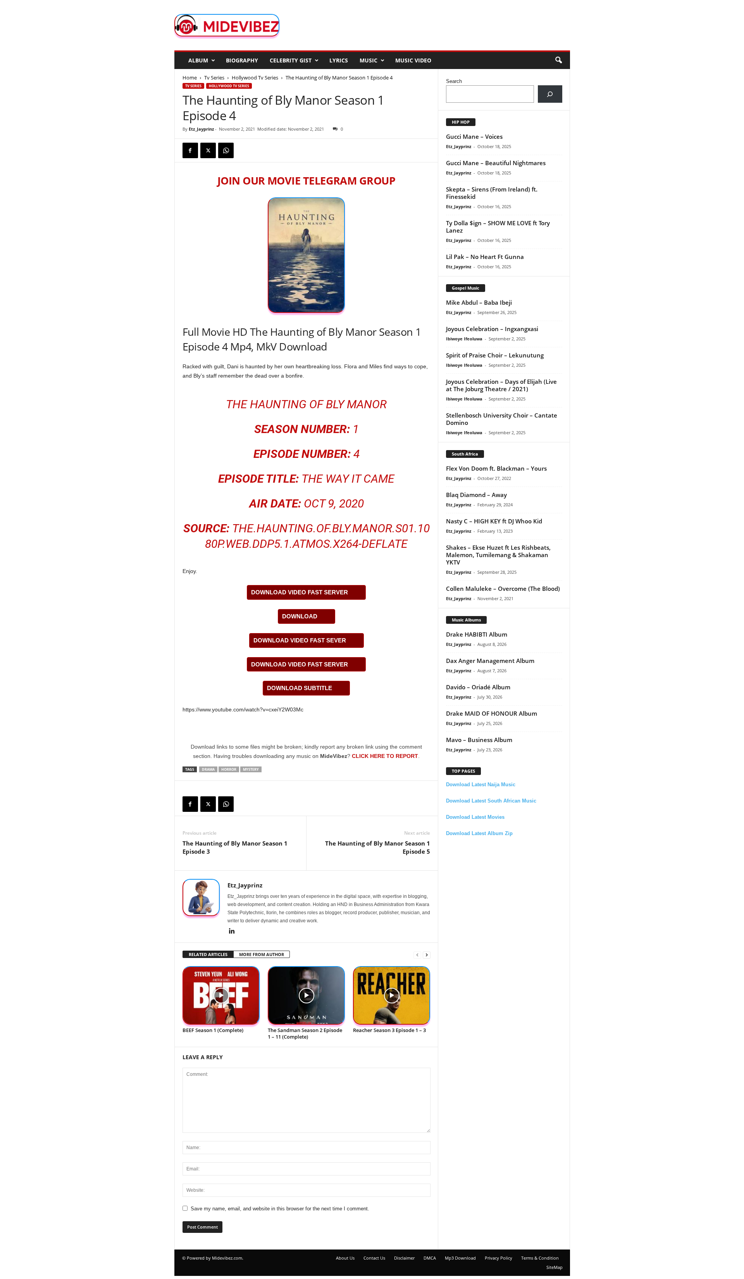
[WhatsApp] (226, 150)
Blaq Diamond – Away (476, 495)
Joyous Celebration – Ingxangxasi (492, 329)
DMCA (430, 1258)
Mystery (251, 769)
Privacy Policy (498, 1258)
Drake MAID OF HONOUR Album (491, 713)
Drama (208, 769)
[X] (208, 150)
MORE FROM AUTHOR (261, 954)
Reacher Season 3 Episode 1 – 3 (389, 1030)
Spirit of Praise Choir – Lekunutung (495, 355)
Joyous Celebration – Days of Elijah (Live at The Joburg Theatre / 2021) (501, 385)
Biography (242, 60)
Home (190, 77)
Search (454, 81)
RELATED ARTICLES (208, 954)
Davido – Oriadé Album (478, 687)
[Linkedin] (232, 931)
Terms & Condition (540, 1258)
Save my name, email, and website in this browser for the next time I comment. (280, 1209)
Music (368, 60)
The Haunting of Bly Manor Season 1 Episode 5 (377, 847)
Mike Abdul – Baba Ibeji (479, 302)
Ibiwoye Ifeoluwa (464, 339)
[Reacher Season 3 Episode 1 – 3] (392, 995)
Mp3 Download (460, 1258)
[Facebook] (190, 150)
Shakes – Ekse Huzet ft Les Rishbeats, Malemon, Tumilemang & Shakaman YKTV (498, 555)
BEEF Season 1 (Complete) (213, 1030)
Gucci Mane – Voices (474, 136)
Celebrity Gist (291, 60)
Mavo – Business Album (479, 740)
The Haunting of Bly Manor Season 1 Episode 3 (235, 847)
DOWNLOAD (299, 616)
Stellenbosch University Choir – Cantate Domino (501, 418)
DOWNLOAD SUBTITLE (299, 688)
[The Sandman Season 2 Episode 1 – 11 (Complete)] (306, 995)
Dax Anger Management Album (490, 661)
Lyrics (338, 60)
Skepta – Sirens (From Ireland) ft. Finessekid (491, 192)
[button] (558, 60)
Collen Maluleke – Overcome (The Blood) (503, 588)
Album (198, 60)
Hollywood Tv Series (255, 77)
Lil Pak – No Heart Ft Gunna (485, 257)
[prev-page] (417, 955)
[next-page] (427, 955)
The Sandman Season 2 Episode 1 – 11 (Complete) (305, 1033)
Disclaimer (404, 1258)
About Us (345, 1258)
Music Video (413, 60)
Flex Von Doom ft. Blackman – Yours (496, 468)
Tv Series (214, 77)
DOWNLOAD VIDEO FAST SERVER (299, 592)
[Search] (550, 94)
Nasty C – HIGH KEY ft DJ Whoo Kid (494, 521)
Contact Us (374, 1258)
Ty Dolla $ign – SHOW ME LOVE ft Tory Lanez (498, 226)
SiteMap (554, 1267)
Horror (228, 769)
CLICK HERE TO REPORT (385, 756)
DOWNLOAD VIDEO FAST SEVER (299, 640)
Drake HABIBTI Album (476, 634)
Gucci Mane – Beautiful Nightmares (496, 163)
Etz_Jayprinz (201, 129)
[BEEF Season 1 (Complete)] (221, 995)
